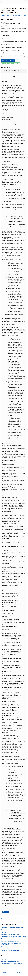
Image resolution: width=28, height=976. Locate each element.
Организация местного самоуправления (11, 963)
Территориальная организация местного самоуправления (11, 947)
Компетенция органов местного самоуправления (13, 936)
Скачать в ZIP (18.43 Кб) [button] (8, 60)
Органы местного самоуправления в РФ (11, 934)
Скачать (21, 70)
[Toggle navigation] (25, 2)
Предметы (3, 6)
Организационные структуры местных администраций (11, 944)
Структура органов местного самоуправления (13, 927)
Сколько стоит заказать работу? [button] (10, 63)
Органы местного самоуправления (10, 938)
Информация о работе (13, 919)
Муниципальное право (12, 6)
